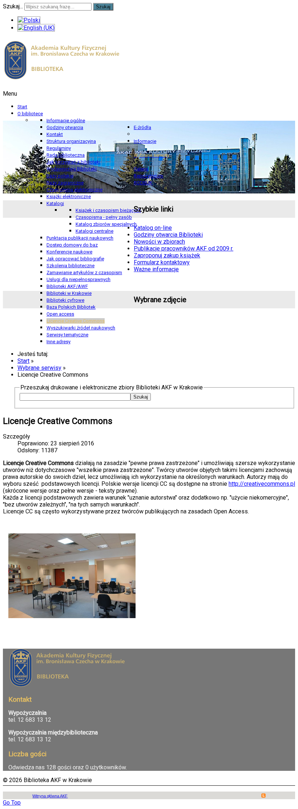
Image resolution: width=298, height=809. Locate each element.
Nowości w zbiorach (159, 241)
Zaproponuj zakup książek (167, 255)
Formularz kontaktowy (162, 262)
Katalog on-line (153, 227)
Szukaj (103, 6)
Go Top (12, 802)
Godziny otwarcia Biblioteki (168, 234)
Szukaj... (13, 6)
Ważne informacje (156, 269)
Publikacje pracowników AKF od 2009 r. (183, 248)
